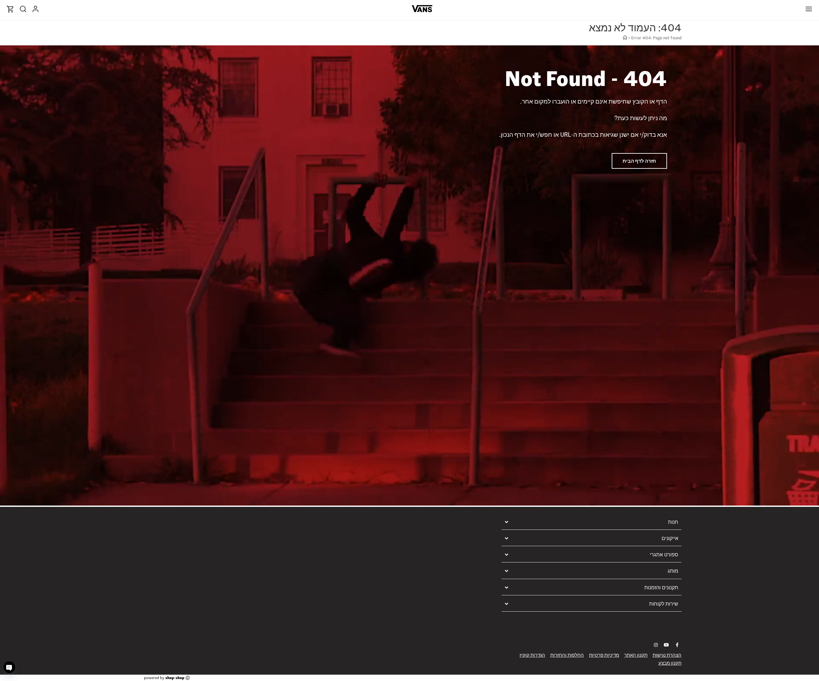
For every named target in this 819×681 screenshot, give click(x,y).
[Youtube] (666, 644)
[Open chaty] (9, 667)
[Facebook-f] (676, 644)
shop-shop (174, 677)
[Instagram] (655, 644)
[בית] (625, 38)
